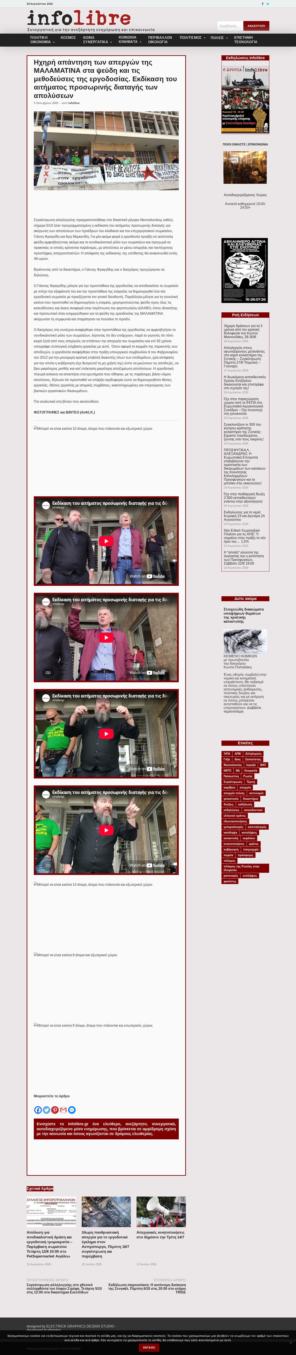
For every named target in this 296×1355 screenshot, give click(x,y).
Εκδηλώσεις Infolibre (245, 58)
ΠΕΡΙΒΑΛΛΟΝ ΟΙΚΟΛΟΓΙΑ (160, 40)
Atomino (54, 1330)
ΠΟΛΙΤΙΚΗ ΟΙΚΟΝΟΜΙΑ (40, 40)
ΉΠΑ (227, 753)
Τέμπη (251, 781)
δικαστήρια (250, 798)
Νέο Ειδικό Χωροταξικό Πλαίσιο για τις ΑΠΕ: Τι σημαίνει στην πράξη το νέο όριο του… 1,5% (245, 536)
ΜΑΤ (263, 765)
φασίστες (230, 881)
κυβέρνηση (231, 849)
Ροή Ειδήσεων (245, 315)
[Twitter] (267, 4)
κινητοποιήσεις (234, 843)
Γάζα (227, 759)
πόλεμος (229, 860)
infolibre (74, 103)
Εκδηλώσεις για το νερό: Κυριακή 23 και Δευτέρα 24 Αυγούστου (244, 515)
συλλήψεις (250, 875)
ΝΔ (238, 770)
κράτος (254, 843)
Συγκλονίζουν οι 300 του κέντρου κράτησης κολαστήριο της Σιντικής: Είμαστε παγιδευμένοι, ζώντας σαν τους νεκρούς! (243, 432)
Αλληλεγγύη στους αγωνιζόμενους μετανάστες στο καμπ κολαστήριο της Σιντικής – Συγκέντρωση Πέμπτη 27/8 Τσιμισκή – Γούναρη (244, 357)
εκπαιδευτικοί (253, 810)
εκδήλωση (245, 804)
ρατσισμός (231, 875)
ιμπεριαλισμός (233, 827)
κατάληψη (230, 832)
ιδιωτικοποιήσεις (235, 821)
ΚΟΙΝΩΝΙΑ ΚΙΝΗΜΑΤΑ (128, 40)
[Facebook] (263, 4)
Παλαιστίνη (231, 776)
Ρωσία (247, 776)
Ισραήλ (251, 765)
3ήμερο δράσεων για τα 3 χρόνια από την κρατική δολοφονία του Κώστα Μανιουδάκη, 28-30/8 (243, 331)
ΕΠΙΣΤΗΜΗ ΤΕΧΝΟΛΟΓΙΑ (246, 40)
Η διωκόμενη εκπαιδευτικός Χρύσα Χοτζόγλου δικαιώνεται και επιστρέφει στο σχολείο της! (245, 382)
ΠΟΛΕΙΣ (217, 38)
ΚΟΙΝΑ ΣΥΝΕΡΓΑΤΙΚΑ (95, 40)
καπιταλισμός (257, 827)
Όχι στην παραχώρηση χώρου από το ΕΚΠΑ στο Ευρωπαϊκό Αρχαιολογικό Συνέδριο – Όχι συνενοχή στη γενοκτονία (243, 406)
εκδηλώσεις (231, 810)
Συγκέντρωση (233, 781)
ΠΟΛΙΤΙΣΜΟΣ (191, 37)
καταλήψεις (249, 832)
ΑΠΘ (238, 753)
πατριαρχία (251, 849)
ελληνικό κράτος (235, 815)
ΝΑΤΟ (227, 770)
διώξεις (229, 804)
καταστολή (231, 838)
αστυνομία (256, 793)
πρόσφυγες (245, 855)
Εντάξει (149, 1347)
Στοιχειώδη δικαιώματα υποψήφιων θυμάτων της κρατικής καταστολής (244, 615)
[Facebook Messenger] (72, 1107)
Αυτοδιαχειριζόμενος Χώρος (245, 195)
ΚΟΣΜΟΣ (68, 37)
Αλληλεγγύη (253, 753)
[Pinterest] (55, 1107)
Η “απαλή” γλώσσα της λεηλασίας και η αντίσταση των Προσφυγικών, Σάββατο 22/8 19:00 (244, 557)
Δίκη (237, 759)
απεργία (245, 787)
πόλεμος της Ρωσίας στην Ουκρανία (241, 868)
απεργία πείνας (234, 793)
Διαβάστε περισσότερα (242, 709)
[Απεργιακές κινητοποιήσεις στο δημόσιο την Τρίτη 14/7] (161, 1228)
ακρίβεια (229, 787)
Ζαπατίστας (253, 759)
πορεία (228, 855)
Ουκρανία (250, 770)
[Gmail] (63, 1107)
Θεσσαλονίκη (233, 765)
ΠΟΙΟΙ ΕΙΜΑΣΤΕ (234, 144)
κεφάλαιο (249, 838)
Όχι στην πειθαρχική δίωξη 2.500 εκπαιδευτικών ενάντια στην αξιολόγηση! (244, 497)
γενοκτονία (231, 798)
